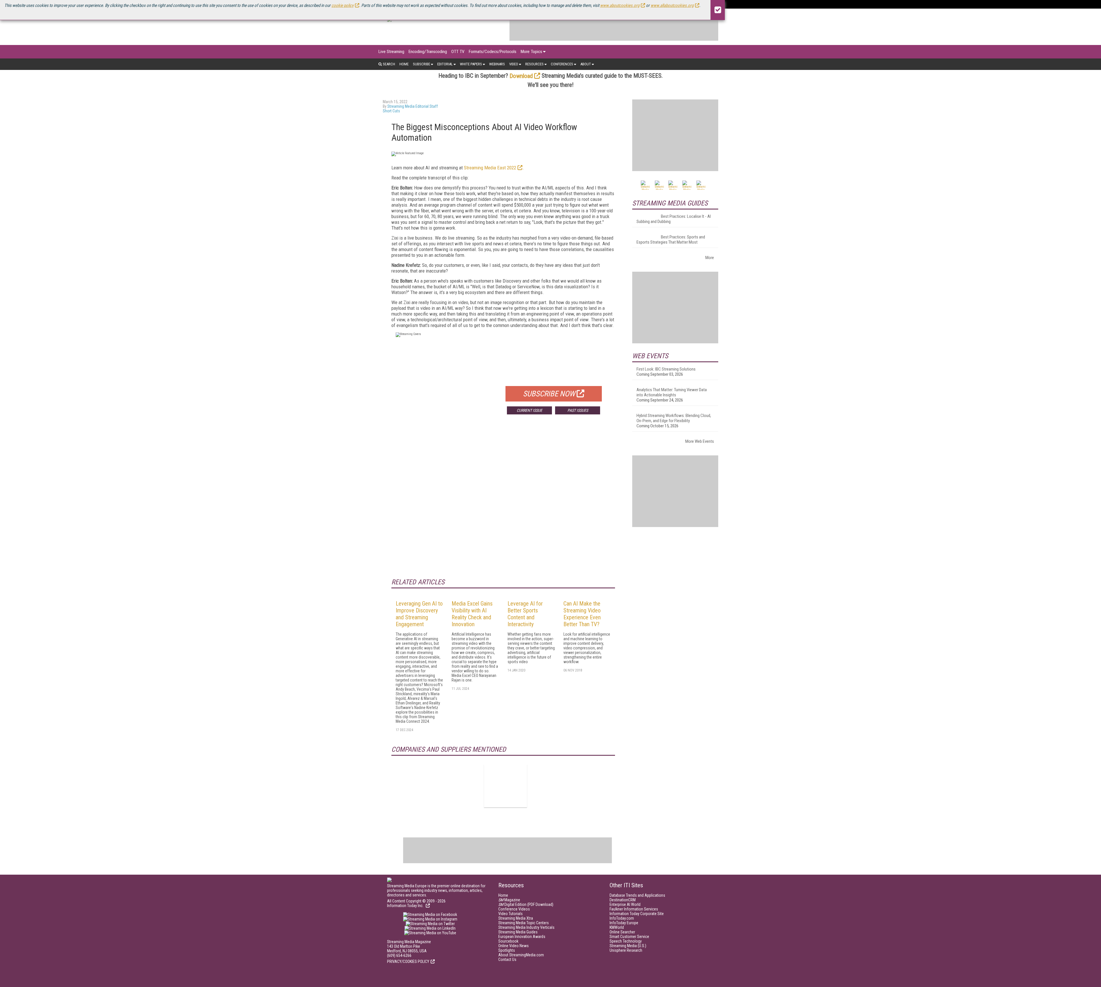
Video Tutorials (510, 913)
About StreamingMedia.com (521, 955)
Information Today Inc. (405, 905)
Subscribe (421, 64)
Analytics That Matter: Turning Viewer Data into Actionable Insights (672, 392)
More (709, 257)
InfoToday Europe (624, 923)
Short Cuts (391, 111)
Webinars (497, 64)
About (585, 64)
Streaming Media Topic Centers (523, 923)
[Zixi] (505, 785)
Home (404, 64)
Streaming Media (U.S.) (628, 945)
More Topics (531, 51)
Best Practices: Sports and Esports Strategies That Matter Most (671, 239)
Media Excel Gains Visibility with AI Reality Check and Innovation (472, 614)
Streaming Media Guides (518, 932)
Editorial (445, 64)
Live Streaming (391, 51)
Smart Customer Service (629, 936)
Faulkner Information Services (634, 909)
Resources (534, 64)
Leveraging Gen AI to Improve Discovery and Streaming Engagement (419, 614)
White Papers (471, 64)
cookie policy (342, 5)
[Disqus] (503, 503)
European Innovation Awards (521, 936)
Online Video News (513, 945)
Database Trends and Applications (637, 895)
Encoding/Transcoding (428, 51)
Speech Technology (626, 941)
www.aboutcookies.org (619, 5)
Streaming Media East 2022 (490, 168)
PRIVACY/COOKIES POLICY (408, 961)
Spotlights (506, 950)
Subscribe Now (549, 393)
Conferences (562, 64)
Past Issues (577, 410)
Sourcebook (508, 941)
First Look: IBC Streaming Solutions (666, 369)
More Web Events (699, 441)
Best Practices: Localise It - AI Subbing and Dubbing (674, 219)
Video (513, 64)
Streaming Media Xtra (515, 918)
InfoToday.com (622, 918)
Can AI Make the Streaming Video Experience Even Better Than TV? (582, 614)
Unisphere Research (626, 950)
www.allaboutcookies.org (672, 5)
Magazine (509, 900)
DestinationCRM (623, 900)
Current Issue (529, 410)
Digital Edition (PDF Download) (525, 904)
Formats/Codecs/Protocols (492, 51)
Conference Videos (514, 909)
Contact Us (507, 959)
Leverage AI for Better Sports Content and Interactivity (525, 614)
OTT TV (457, 51)
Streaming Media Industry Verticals (526, 927)
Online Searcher (622, 932)
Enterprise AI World (625, 904)
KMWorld (617, 927)
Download (521, 76)
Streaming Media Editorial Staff (412, 106)
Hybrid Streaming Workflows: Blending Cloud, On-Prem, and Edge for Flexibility (674, 418)
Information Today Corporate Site (637, 913)
